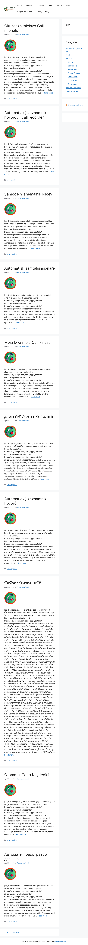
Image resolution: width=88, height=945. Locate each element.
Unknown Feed (75, 105)
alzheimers (72, 66)
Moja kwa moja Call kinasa (27, 342)
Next (19, 932)
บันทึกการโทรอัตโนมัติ (22, 583)
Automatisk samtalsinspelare (29, 268)
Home (19, 5)
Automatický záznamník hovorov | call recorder (25, 114)
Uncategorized (12, 98)
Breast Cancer (74, 73)
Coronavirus (73, 84)
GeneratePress (60, 942)
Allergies (71, 62)
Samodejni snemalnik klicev (28, 194)
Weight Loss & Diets (25, 12)
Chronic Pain (73, 80)
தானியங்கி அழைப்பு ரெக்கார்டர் (28, 416)
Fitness (42, 5)
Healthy (29, 5)
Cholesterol (72, 77)
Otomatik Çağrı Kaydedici (26, 774)
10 (13, 932)
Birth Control (73, 69)
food (50, 5)
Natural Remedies (63, 5)
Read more (48, 93)
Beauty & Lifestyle (43, 12)
